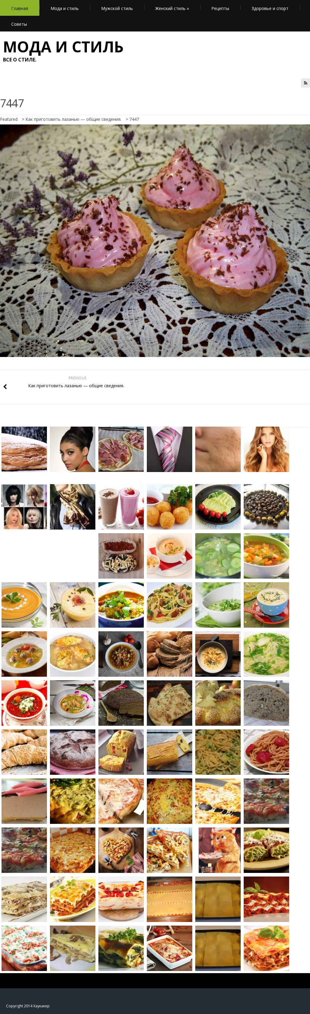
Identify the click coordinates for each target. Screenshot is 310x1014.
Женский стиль (172, 8)
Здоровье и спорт (270, 8)
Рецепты (220, 8)
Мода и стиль (65, 8)
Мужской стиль (117, 8)
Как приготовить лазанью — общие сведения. (73, 119)
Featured (9, 119)
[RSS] (305, 83)
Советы (19, 24)
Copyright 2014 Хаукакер (28, 1006)
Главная (19, 8)
